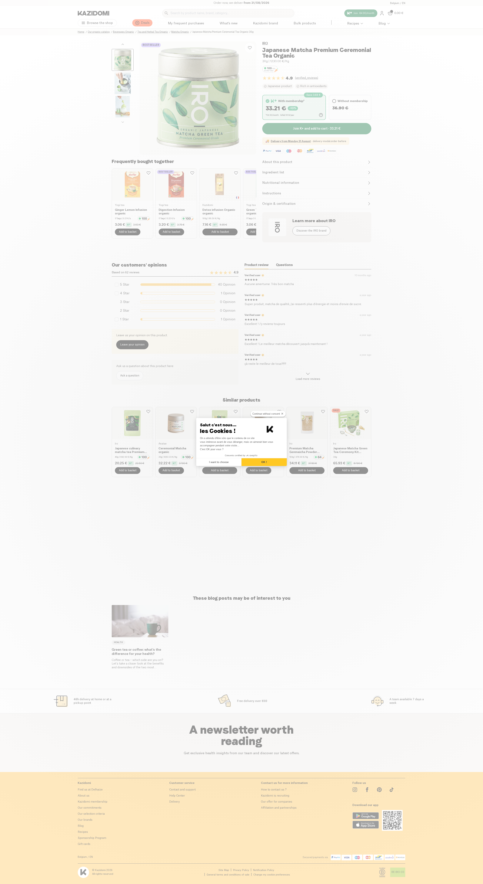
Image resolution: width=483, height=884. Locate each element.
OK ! (264, 462)
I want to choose (219, 462)
